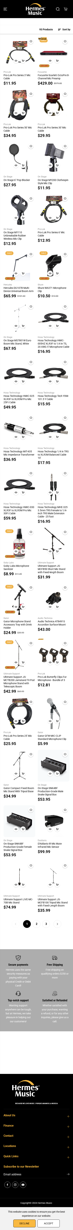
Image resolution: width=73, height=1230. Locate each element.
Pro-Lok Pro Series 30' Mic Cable (52, 129)
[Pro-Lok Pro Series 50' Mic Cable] (19, 105)
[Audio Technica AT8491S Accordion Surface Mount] (53, 599)
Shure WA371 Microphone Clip (52, 289)
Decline (24, 1223)
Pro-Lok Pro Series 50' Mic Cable (18, 129)
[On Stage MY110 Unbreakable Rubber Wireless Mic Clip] (19, 210)
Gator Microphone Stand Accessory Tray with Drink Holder (18, 624)
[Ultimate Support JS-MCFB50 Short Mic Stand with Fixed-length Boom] (53, 543)
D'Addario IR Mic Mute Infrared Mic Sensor (50, 845)
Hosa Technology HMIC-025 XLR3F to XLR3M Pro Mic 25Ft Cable (19, 399)
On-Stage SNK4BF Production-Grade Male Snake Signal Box (50, 791)
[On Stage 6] (19, 157)
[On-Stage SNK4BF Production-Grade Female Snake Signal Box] (19, 821)
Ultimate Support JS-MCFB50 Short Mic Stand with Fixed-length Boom (51, 569)
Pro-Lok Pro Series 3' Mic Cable (17, 77)
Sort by (66, 29)
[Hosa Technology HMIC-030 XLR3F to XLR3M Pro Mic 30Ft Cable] (19, 484)
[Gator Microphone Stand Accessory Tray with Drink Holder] (19, 599)
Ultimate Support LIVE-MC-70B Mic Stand (18, 901)
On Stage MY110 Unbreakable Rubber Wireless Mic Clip (15, 235)
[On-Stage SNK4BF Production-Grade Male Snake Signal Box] (53, 766)
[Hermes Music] (35, 9)
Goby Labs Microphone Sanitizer (16, 567)
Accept (48, 1223)
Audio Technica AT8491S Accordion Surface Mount (52, 623)
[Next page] (57, 924)
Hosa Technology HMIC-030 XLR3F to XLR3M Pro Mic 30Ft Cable (19, 510)
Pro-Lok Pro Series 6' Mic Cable (51, 234)
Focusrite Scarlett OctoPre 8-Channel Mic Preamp (53, 77)
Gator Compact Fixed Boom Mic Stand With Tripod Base (19, 790)
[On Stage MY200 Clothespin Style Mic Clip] (53, 157)
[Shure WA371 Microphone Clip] (53, 265)
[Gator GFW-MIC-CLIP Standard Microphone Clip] (53, 713)
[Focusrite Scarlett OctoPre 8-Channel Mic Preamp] (53, 53)
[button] (6, 9)
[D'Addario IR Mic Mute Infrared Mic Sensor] (53, 821)
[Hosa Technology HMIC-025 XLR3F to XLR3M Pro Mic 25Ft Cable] (19, 373)
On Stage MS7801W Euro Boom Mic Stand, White (17, 342)
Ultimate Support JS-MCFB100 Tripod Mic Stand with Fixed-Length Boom (53, 902)
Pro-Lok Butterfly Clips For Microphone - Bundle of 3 (52, 678)
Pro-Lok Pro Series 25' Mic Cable (18, 737)
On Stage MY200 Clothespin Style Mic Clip (53, 182)
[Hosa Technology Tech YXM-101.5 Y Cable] (53, 373)
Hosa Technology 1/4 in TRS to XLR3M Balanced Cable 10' (53, 454)
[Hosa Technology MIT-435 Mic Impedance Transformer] (19, 429)
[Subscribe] (68, 1175)
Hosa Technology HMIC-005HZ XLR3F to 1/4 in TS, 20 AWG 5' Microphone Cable (53, 343)
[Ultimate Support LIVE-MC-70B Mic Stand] (19, 877)
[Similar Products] (31, 41)
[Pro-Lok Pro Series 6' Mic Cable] (53, 210)
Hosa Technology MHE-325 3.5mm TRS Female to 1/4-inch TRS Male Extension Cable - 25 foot (53, 512)
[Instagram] (15, 1185)
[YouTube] (23, 1185)
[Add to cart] (23, 60)
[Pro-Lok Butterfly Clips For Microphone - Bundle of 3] (53, 654)
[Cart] (65, 9)
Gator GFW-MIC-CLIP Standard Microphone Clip (52, 737)
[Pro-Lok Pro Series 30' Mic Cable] (53, 105)
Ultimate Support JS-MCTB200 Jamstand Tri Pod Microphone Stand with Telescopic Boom (19, 681)
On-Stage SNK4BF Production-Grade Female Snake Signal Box (18, 846)
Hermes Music (45, 1203)
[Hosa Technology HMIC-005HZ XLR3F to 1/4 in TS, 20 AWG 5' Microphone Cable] (53, 318)
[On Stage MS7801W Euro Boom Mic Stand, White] (19, 318)
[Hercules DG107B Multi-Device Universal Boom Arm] (19, 265)
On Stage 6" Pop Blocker (17, 180)
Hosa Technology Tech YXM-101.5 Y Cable (53, 398)
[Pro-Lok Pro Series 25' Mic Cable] (19, 713)
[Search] (58, 9)
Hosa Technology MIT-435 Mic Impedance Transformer (19, 453)
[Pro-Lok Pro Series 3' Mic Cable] (19, 53)
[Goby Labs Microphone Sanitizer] (19, 543)
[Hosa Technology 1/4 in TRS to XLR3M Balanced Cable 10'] (53, 429)
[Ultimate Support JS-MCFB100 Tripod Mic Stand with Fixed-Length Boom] (53, 877)
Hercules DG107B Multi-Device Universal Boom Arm (18, 289)
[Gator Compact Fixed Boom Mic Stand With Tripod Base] (19, 766)
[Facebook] (7, 1185)
